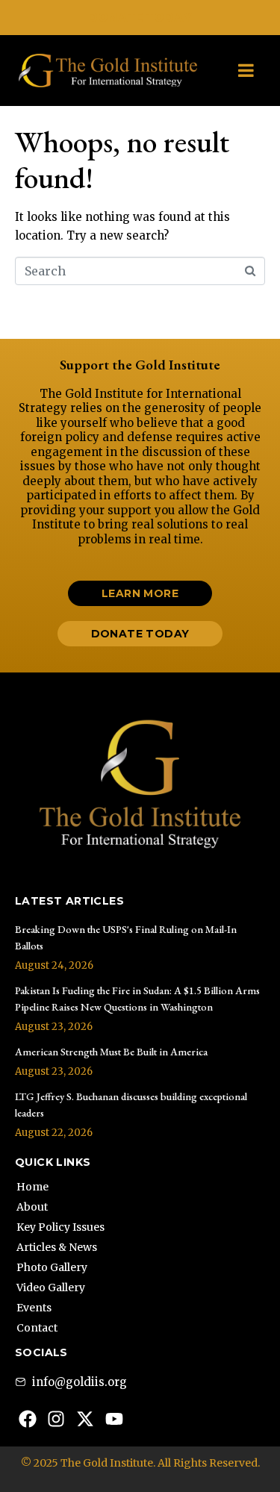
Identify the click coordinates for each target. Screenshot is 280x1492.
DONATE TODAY (140, 17)
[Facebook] (27, 1419)
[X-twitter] (85, 1419)
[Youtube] (114, 1419)
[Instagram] (56, 1419)
